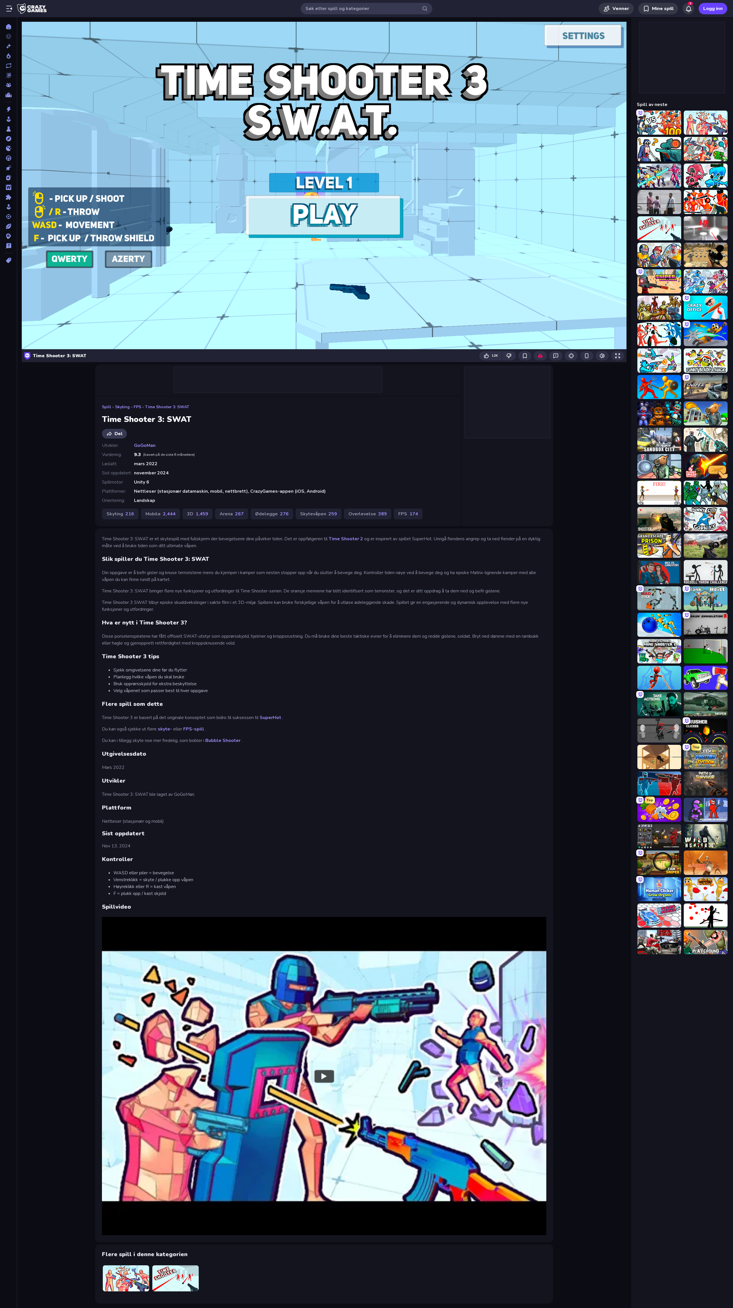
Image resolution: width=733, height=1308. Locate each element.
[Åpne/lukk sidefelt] (9, 8)
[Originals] (8, 75)
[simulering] (8, 207)
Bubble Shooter (223, 740)
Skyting (122, 407)
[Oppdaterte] (8, 65)
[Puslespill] (8, 197)
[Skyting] (8, 216)
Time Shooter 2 (346, 539)
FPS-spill (193, 729)
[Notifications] (688, 8)
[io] (8, 148)
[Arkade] (8, 119)
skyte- (165, 729)
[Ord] (8, 187)
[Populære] (8, 56)
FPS (137, 407)
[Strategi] (8, 236)
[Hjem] (8, 27)
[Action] (8, 109)
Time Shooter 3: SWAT (167, 407)
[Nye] (8, 46)
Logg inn (713, 8)
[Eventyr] (8, 139)
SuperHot (270, 717)
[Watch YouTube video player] (324, 1076)
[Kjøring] (8, 158)
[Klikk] (8, 168)
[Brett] (8, 129)
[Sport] (8, 226)
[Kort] (8, 177)
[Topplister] (8, 95)
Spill (106, 407)
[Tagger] (8, 260)
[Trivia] (8, 246)
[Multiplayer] (8, 85)
